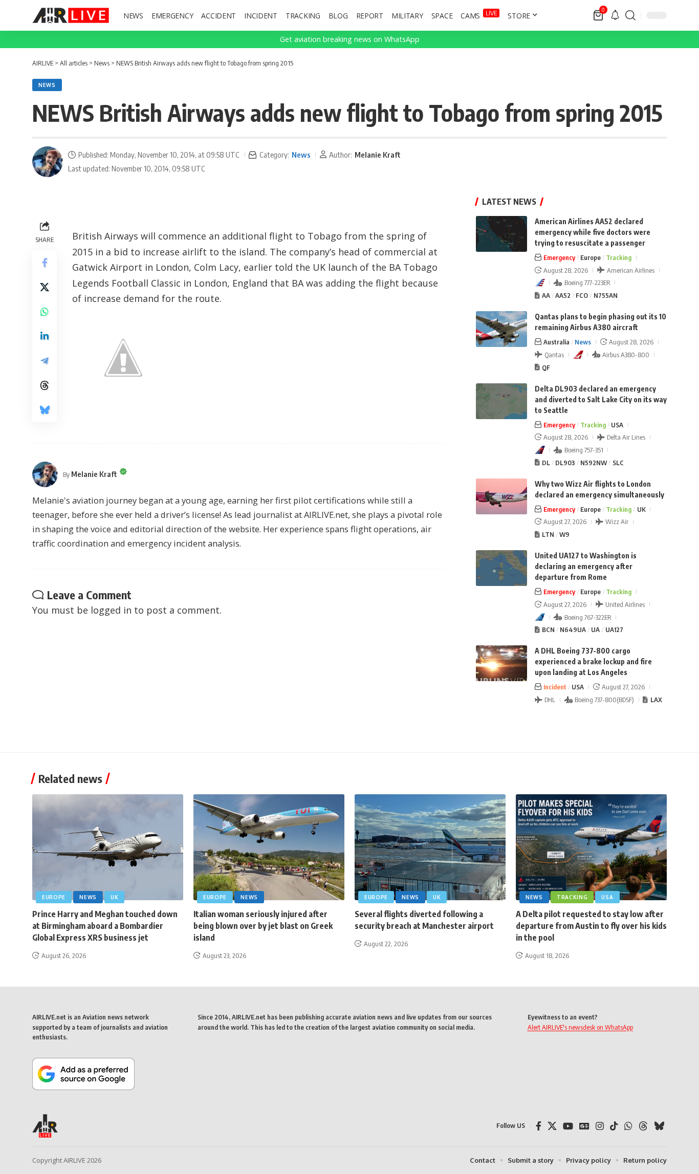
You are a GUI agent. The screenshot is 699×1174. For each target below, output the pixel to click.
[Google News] (584, 1126)
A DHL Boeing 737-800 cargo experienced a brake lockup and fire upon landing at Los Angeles (593, 661)
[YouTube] (568, 1126)
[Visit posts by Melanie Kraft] (47, 161)
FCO (582, 295)
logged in (111, 610)
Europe (590, 257)
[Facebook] (538, 1126)
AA (546, 295)
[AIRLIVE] (70, 15)
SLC (618, 463)
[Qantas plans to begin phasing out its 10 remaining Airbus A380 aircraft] (501, 329)
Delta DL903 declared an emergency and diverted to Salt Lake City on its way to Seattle (601, 399)
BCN (548, 629)
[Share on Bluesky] (44, 410)
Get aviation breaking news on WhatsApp (350, 39)
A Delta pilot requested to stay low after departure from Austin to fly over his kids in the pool (591, 926)
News (47, 85)
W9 (564, 534)
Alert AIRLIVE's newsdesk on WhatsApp (580, 1027)
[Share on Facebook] (44, 262)
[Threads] (643, 1126)
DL (546, 463)
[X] (552, 1126)
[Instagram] (599, 1126)
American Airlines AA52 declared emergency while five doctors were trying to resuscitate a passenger (592, 232)
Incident (554, 687)
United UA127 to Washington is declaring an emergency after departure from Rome (586, 566)
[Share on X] (44, 287)
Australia (556, 342)
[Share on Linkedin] (44, 336)
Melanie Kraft (378, 154)
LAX (656, 699)
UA (595, 629)
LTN (548, 534)
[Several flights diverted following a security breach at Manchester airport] (430, 847)
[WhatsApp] (628, 1126)
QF (546, 367)
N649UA (573, 629)
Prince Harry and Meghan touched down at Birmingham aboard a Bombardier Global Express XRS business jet (105, 926)
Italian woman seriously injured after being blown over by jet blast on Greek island (263, 926)
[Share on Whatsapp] (44, 311)
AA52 (563, 295)
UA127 (614, 629)
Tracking (618, 257)
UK (641, 509)
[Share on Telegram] (44, 361)
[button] (630, 15)
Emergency (559, 257)
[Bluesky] (659, 1126)
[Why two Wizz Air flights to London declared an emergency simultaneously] (501, 496)
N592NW (593, 463)
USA (617, 425)
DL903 (565, 463)
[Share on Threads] (44, 385)
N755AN (606, 295)
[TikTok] (614, 1126)
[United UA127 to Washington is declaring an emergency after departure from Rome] (501, 568)
